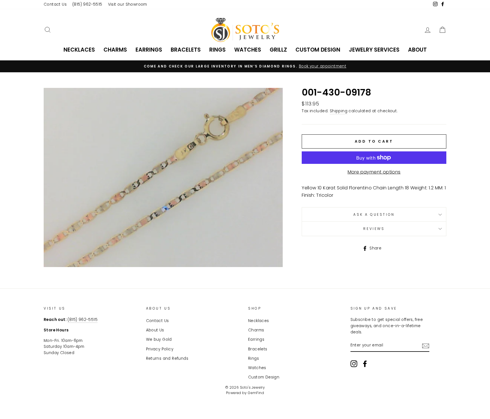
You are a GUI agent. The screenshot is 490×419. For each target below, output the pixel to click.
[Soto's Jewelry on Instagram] (353, 363)
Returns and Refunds (167, 358)
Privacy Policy (160, 349)
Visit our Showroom (127, 4)
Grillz (278, 50)
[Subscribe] (425, 345)
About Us (155, 330)
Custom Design (317, 50)
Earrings (149, 50)
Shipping (338, 111)
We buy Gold (159, 339)
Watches (247, 50)
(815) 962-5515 (87, 4)
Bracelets (186, 50)
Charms (115, 50)
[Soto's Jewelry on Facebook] (365, 363)
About (417, 50)
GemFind (256, 392)
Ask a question (373, 214)
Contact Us (55, 4)
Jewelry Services (374, 50)
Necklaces (79, 50)
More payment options (374, 172)
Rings (217, 50)
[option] (245, 66)
